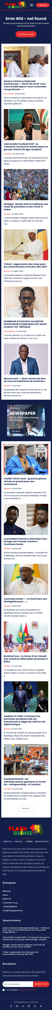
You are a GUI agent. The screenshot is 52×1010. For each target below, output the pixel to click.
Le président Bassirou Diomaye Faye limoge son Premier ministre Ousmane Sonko (25, 541)
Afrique (7, 214)
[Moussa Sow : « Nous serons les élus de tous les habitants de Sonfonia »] (26, 359)
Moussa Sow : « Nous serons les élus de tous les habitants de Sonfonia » (25, 380)
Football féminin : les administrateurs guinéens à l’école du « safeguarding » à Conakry (25, 781)
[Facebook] (11, 1006)
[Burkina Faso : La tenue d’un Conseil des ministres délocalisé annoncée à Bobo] (26, 636)
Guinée (7, 386)
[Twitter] (35, 1006)
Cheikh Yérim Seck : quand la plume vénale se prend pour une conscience (25, 481)
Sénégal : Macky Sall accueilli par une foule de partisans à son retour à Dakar (26, 206)
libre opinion (9, 331)
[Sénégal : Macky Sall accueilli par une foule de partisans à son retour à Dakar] (26, 184)
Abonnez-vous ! (41, 984)
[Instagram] (17, 1006)
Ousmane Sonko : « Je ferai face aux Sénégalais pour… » (25, 600)
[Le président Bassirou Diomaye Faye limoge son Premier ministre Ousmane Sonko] (26, 519)
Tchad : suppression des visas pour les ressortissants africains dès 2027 (25, 265)
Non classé (9, 94)
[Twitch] (29, 1006)
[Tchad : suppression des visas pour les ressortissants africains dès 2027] (26, 244)
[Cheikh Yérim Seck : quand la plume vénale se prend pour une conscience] (26, 459)
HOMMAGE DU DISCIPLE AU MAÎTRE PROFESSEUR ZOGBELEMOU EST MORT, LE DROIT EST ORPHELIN (26, 324)
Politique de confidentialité (27, 990)
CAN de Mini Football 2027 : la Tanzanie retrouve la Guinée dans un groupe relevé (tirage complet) (26, 146)
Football (7, 154)
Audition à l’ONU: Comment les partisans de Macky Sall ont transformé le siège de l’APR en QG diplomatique (24, 720)
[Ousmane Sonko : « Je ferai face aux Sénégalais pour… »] (26, 579)
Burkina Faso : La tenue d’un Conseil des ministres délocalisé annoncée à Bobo (26, 658)
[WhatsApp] (41, 1006)
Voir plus (25, 808)
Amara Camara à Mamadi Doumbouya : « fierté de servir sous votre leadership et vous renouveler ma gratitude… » (25, 85)
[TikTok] (23, 1006)
